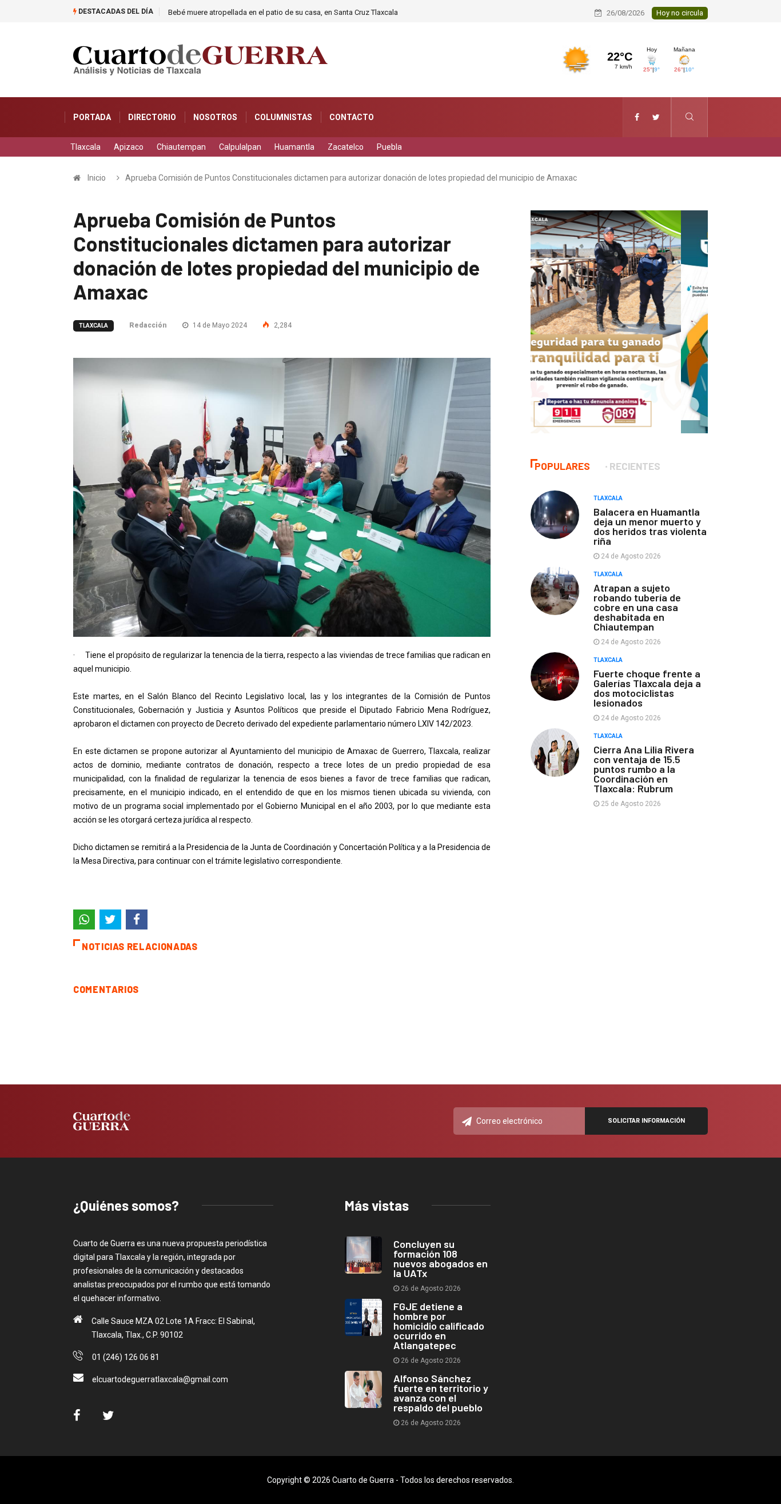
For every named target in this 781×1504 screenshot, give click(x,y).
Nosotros (215, 117)
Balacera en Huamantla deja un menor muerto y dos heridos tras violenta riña (650, 526)
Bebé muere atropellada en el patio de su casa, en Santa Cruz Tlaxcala (283, 12)
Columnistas (283, 117)
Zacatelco (346, 146)
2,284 (282, 325)
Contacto (351, 117)
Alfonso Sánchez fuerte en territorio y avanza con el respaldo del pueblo (440, 1393)
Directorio (152, 117)
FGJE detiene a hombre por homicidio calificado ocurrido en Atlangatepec (438, 1325)
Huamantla (294, 146)
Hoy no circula (679, 13)
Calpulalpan (240, 146)
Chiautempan (181, 146)
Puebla (389, 146)
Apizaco (129, 146)
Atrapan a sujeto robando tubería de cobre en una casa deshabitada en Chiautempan (637, 607)
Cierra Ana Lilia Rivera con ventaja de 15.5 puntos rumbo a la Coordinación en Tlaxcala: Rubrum (643, 769)
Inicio (96, 177)
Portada (92, 117)
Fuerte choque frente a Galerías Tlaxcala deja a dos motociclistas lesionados (647, 688)
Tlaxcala (85, 146)
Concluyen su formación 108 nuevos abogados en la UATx (440, 1258)
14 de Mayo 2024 (219, 325)
